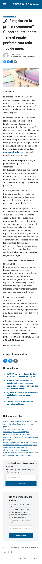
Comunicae (15, 54)
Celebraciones (9, 17)
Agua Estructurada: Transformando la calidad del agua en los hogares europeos (22, 395)
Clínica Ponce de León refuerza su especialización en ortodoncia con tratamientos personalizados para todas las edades (20, 452)
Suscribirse (21, 484)
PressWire (21, 4)
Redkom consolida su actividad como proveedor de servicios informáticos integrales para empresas (20, 437)
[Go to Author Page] (6, 55)
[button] (4, 4)
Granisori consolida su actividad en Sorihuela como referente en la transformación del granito (20, 424)
